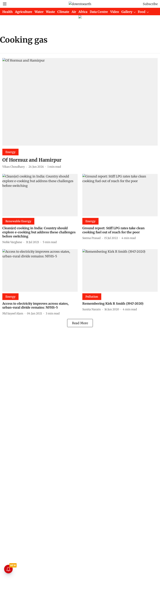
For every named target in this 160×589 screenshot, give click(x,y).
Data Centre (99, 12)
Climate (63, 12)
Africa (82, 12)
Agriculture (23, 12)
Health (7, 12)
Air (74, 12)
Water (39, 12)
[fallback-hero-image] (80, 102)
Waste (50, 12)
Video (114, 12)
